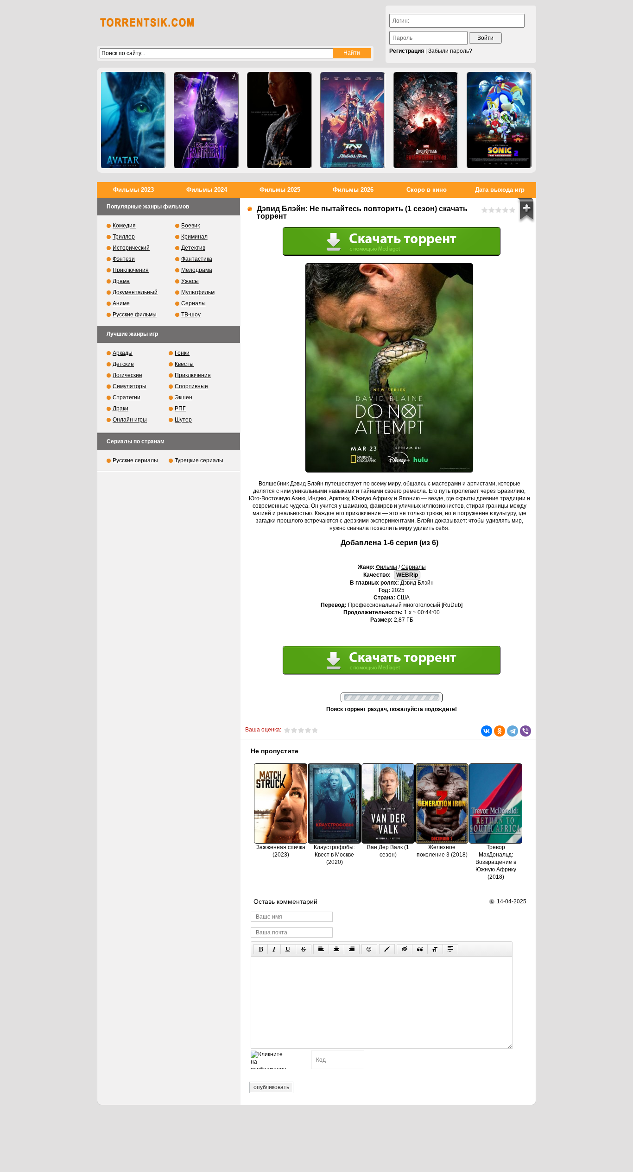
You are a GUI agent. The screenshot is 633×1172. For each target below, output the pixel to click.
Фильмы (386, 567)
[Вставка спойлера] (450, 949)
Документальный (135, 292)
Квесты (184, 364)
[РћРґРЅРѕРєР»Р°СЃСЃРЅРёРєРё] (499, 731)
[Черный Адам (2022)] (279, 120)
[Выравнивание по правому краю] (352, 949)
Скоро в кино (426, 189)
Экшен (183, 397)
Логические (127, 375)
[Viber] (525, 731)
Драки (120, 408)
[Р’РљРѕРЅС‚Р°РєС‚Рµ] (486, 731)
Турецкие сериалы (199, 460)
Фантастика (196, 259)
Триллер (124, 236)
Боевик (190, 225)
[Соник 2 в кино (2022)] (499, 120)
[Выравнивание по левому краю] (321, 949)
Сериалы (413, 567)
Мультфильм (198, 292)
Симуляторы (129, 386)
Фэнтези (124, 259)
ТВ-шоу (191, 314)
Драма (121, 281)
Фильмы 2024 (206, 189)
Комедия (124, 225)
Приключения (131, 270)
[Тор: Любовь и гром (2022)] (353, 120)
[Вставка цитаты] (420, 949)
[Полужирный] (260, 949)
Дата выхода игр (500, 189)
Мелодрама (196, 270)
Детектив (193, 248)
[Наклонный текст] (274, 949)
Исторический (131, 248)
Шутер (183, 419)
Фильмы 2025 (280, 189)
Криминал (194, 236)
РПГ (180, 408)
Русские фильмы (135, 314)
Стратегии (126, 397)
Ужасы (190, 281)
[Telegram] (512, 731)
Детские (123, 364)
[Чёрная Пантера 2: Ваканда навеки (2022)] (206, 120)
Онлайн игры (130, 419)
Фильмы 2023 (133, 189)
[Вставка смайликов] (369, 949)
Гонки (182, 353)
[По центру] (336, 949)
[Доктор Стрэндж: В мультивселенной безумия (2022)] (426, 120)
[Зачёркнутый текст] (303, 949)
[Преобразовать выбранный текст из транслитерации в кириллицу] (435, 949)
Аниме (121, 303)
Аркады (123, 353)
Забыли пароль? (450, 51)
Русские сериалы (135, 460)
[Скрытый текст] (404, 949)
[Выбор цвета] (387, 949)
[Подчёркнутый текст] (288, 949)
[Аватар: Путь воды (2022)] (133, 120)
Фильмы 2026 (353, 189)
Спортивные (191, 386)
